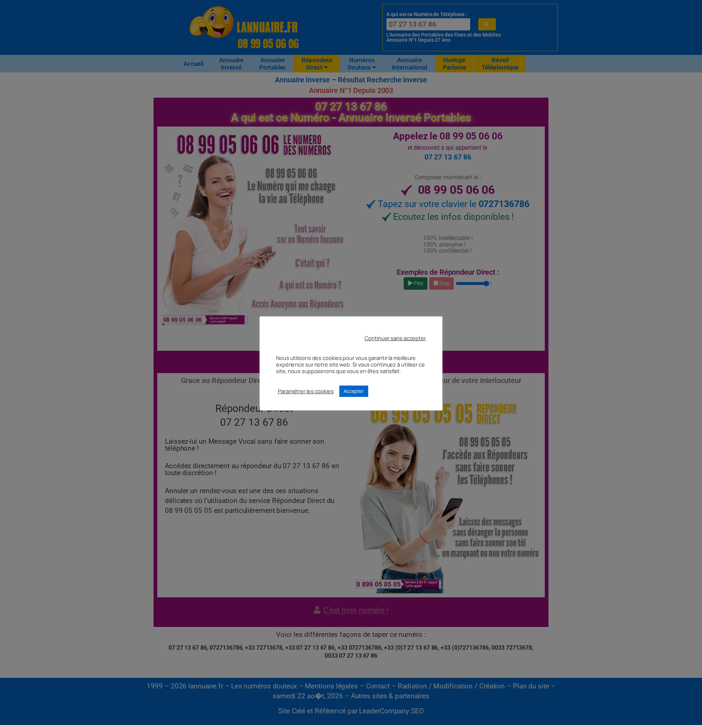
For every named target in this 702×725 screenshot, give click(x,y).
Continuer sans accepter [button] (395, 338)
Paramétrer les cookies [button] (306, 391)
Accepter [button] (354, 391)
